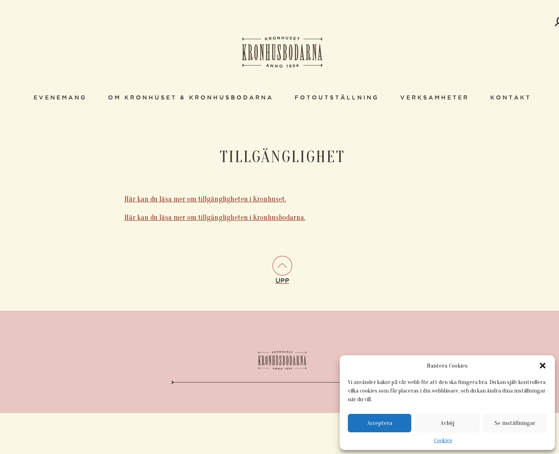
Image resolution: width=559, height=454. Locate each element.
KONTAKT (510, 98)
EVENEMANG (60, 98)
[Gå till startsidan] (282, 53)
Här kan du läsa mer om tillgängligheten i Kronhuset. (205, 199)
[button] (543, 365)
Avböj (447, 423)
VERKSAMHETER (434, 98)
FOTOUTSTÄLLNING (337, 98)
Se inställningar (514, 423)
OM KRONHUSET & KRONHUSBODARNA (190, 98)
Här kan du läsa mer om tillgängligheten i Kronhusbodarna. (214, 217)
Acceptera (379, 423)
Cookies (443, 440)
